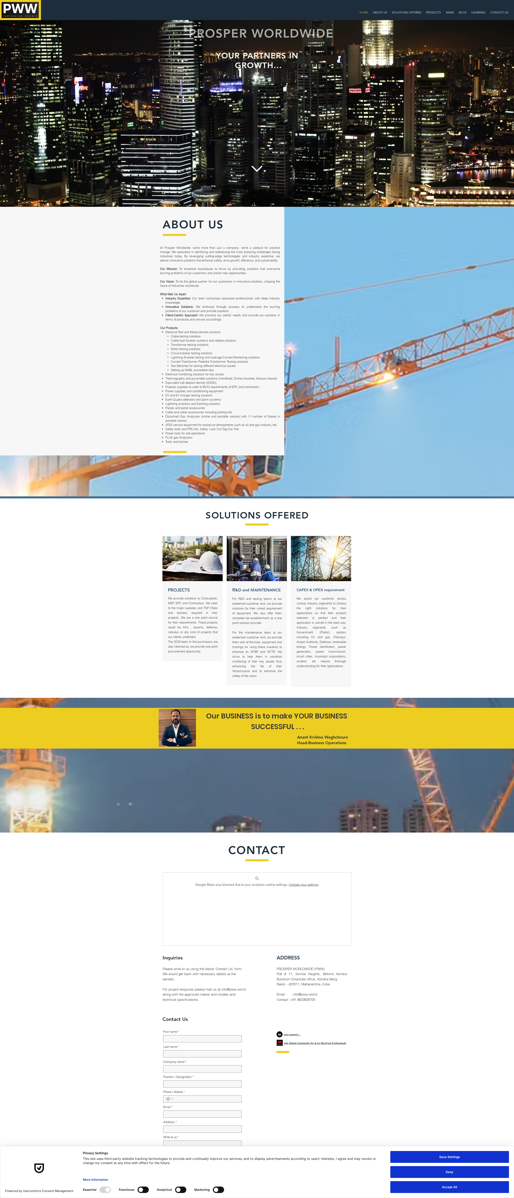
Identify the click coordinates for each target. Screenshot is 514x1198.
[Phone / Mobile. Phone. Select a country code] (170, 1099)
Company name (175, 1062)
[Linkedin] (279, 1034)
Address (170, 1122)
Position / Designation (178, 1077)
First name (171, 1032)
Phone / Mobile (174, 1092)
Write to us (171, 1137)
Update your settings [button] (304, 885)
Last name (171, 1047)
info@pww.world (233, 989)
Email (167, 1107)
